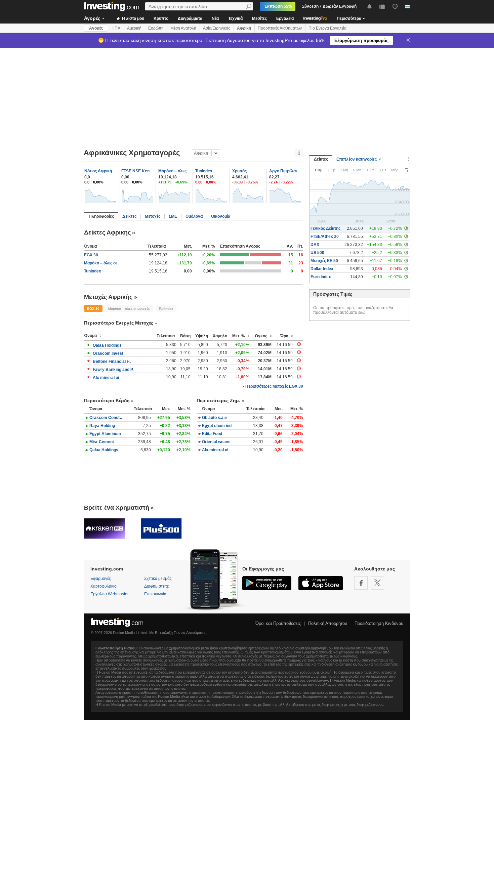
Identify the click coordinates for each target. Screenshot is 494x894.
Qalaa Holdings (107, 345)
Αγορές (92, 18)
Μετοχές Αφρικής (108, 297)
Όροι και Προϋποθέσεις (278, 623)
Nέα (215, 18)
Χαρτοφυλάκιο (103, 586)
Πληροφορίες (101, 216)
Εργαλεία (285, 18)
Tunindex (203, 171)
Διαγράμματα (190, 18)
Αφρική (244, 28)
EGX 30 (91, 255)
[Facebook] (361, 583)
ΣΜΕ (173, 216)
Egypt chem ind (217, 425)
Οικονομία (220, 216)
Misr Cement (101, 441)
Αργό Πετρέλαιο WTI (285, 171)
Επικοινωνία (155, 594)
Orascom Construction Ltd (106, 417)
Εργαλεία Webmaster (109, 594)
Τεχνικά (235, 18)
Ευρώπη (156, 28)
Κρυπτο (161, 18)
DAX (315, 244)
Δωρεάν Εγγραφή (340, 6)
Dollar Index (322, 268)
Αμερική (134, 28)
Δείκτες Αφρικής (107, 232)
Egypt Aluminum (105, 433)
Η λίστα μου (132, 18)
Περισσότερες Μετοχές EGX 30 (274, 386)
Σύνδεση (310, 6)
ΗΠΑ (116, 28)
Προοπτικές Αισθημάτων (280, 28)
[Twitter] (377, 583)
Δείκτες (129, 216)
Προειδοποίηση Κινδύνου (379, 623)
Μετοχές (152, 216)
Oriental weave (216, 441)
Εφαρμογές (100, 578)
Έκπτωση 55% (278, 6)
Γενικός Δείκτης (325, 228)
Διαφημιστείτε (156, 586)
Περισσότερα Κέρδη (107, 400)
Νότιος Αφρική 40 (100, 171)
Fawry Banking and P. (113, 369)
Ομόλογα (194, 216)
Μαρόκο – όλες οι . (101, 263)
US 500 (317, 252)
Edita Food (212, 433)
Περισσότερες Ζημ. (218, 400)
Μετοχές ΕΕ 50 (324, 260)
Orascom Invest (108, 353)
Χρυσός (239, 171)
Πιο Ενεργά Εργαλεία (327, 28)
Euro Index (321, 276)
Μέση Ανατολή (183, 28)
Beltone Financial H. (112, 361)
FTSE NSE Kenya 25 (137, 171)
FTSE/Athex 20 (325, 236)
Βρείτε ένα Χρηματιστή (116, 507)
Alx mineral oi (106, 377)
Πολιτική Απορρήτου (327, 623)
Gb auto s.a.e (214, 417)
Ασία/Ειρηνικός (216, 28)
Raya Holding (102, 425)
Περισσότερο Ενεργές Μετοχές (118, 323)
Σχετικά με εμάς (158, 578)
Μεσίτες (259, 18)
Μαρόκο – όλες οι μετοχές (174, 171)
